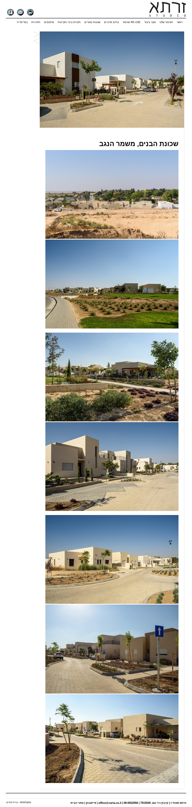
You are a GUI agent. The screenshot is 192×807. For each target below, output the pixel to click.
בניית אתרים (12, 802)
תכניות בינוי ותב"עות (69, 22)
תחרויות (35, 22)
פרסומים (49, 22)
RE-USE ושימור (131, 22)
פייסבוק (91, 802)
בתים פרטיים (111, 22)
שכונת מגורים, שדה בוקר (36, 41)
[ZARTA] (167, 16)
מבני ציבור (150, 22)
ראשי (179, 22)
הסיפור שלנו (166, 22)
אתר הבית (77, 802)
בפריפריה (22, 22)
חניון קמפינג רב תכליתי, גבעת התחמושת (36, 34)
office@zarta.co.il (109, 802)
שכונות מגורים (92, 22)
